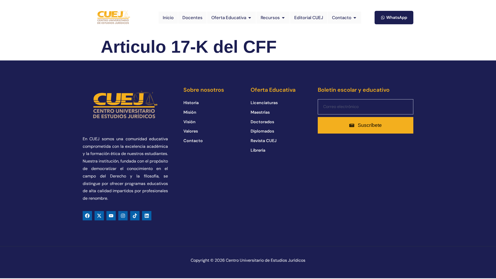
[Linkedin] (146, 215)
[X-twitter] (99, 215)
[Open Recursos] (283, 18)
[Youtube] (111, 215)
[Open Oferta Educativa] (249, 18)
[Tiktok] (135, 215)
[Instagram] (123, 215)
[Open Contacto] (355, 18)
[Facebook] (87, 215)
